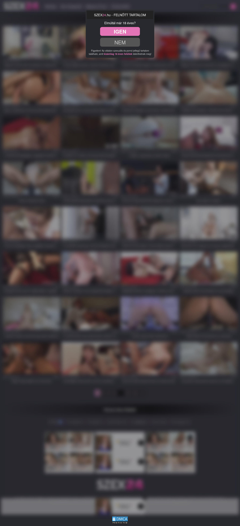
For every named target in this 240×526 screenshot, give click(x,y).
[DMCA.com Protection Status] (120, 519)
